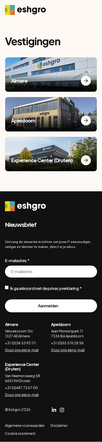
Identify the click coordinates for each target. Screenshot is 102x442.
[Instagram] (62, 410)
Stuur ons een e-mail (22, 350)
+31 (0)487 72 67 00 (21, 387)
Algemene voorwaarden (25, 425)
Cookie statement (20, 433)
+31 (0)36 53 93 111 (20, 343)
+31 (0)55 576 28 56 (67, 343)
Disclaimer (59, 425)
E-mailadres (15, 260)
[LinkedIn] (54, 410)
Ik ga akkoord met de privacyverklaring (44, 288)
